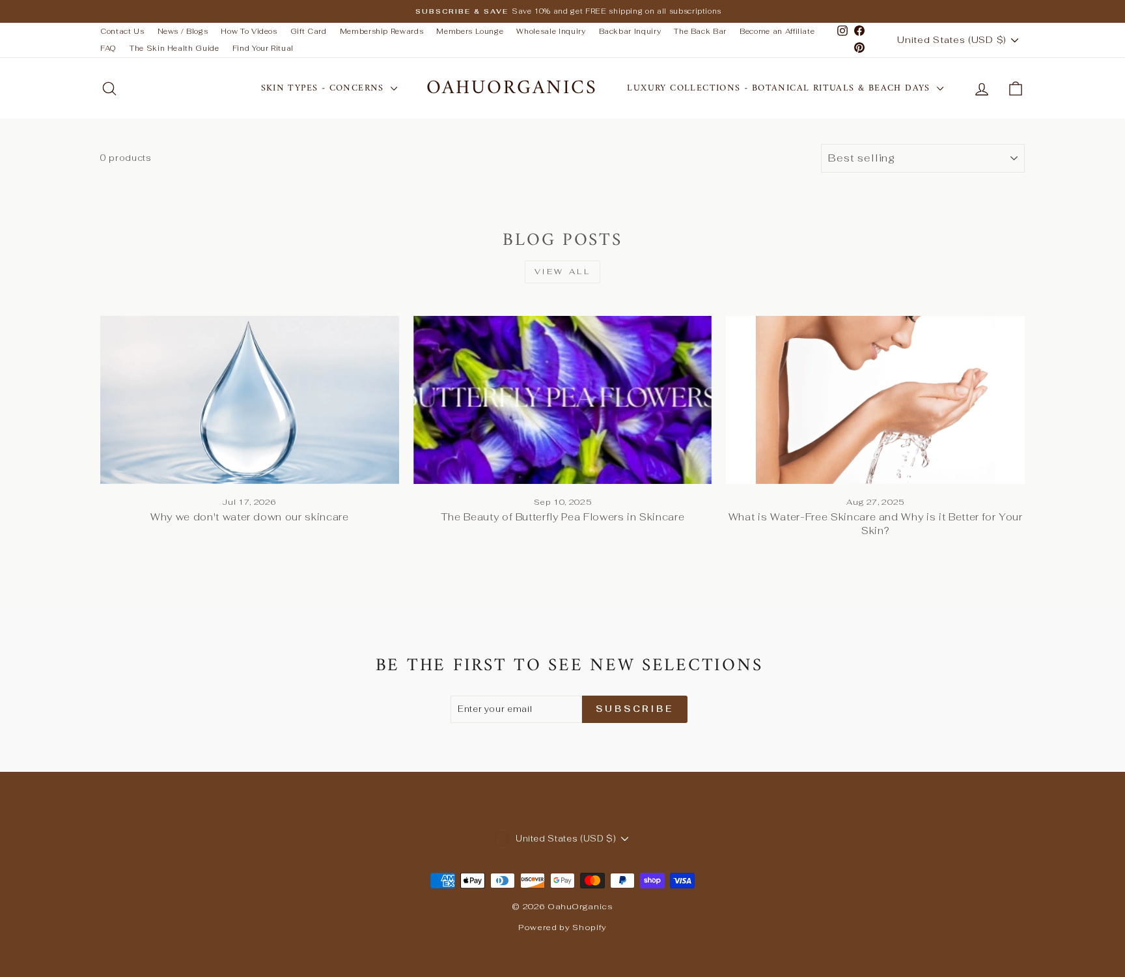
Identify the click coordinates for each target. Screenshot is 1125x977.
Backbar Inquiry (630, 31)
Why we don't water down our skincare (249, 517)
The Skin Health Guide (174, 48)
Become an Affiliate (777, 31)
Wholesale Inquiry (550, 31)
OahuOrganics (512, 88)
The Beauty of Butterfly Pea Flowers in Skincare (563, 517)
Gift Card (308, 31)
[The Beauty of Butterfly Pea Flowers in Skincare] (562, 400)
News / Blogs (183, 31)
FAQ (108, 48)
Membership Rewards (382, 31)
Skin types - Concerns (324, 88)
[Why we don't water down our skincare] (249, 400)
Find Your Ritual (263, 48)
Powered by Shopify (562, 927)
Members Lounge (469, 31)
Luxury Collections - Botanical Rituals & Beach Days (780, 88)
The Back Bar (700, 31)
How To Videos (249, 31)
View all (563, 271)
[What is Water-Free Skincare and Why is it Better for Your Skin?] (875, 400)
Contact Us (122, 31)
